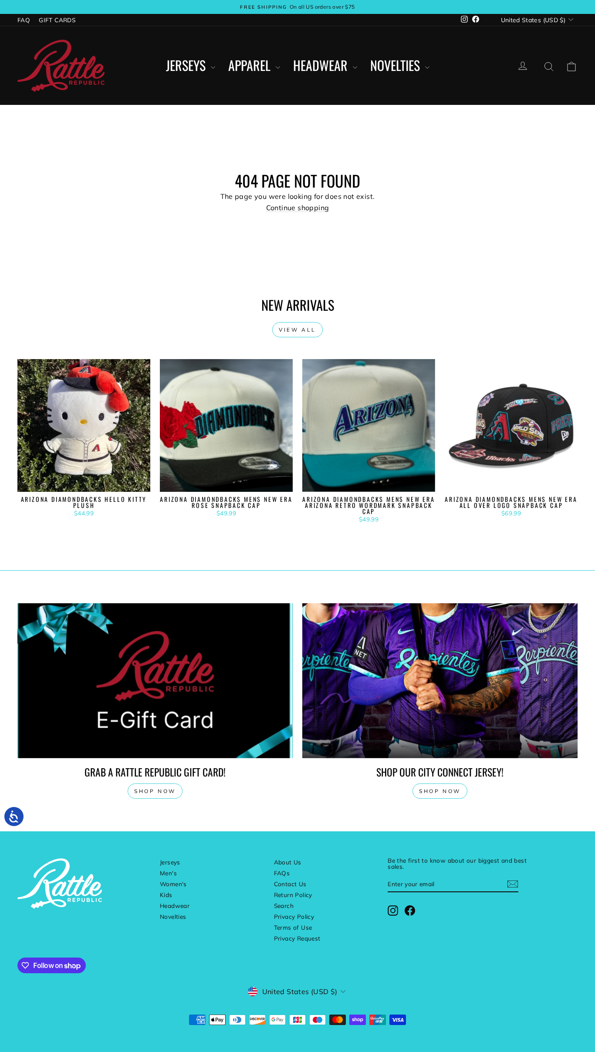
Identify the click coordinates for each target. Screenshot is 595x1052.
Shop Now (440, 791)
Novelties (396, 65)
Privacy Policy (294, 916)
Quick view (83, 483)
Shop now (155, 791)
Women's (173, 883)
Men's (168, 873)
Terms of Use (293, 927)
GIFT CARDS (57, 20)
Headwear (322, 65)
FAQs (282, 873)
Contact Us (290, 883)
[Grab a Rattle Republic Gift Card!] (155, 680)
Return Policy (293, 894)
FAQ (23, 20)
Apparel (251, 65)
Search (284, 905)
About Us (287, 862)
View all (297, 329)
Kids (166, 894)
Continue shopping (297, 207)
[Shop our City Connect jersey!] (440, 680)
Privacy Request (297, 938)
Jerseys (187, 65)
